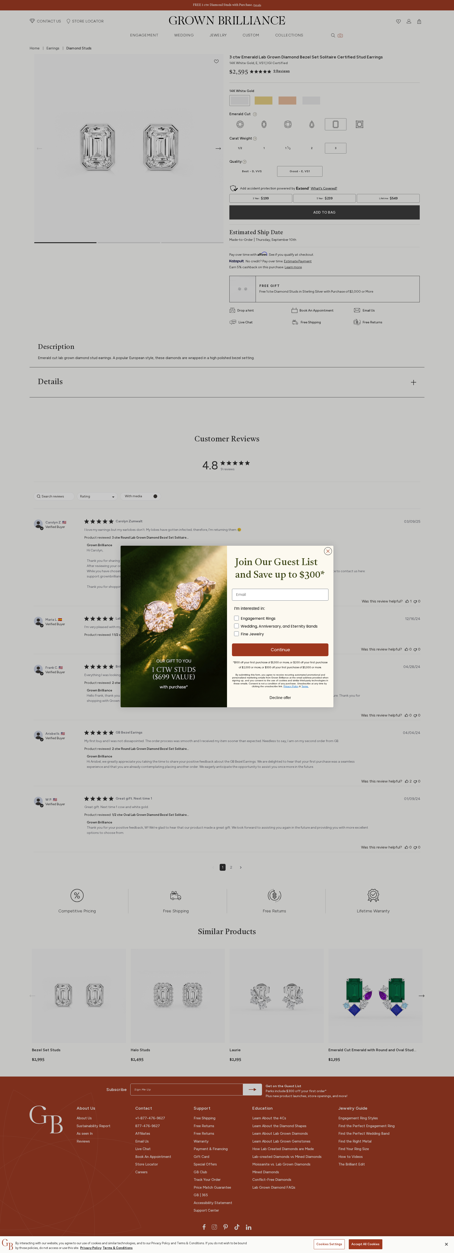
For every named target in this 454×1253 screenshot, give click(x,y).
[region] (227, 1244)
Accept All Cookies (365, 1244)
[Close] (446, 1244)
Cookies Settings (329, 1244)
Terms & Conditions (118, 1248)
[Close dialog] (328, 551)
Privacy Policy (90, 1248)
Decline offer (280, 697)
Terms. (305, 686)
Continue (280, 650)
